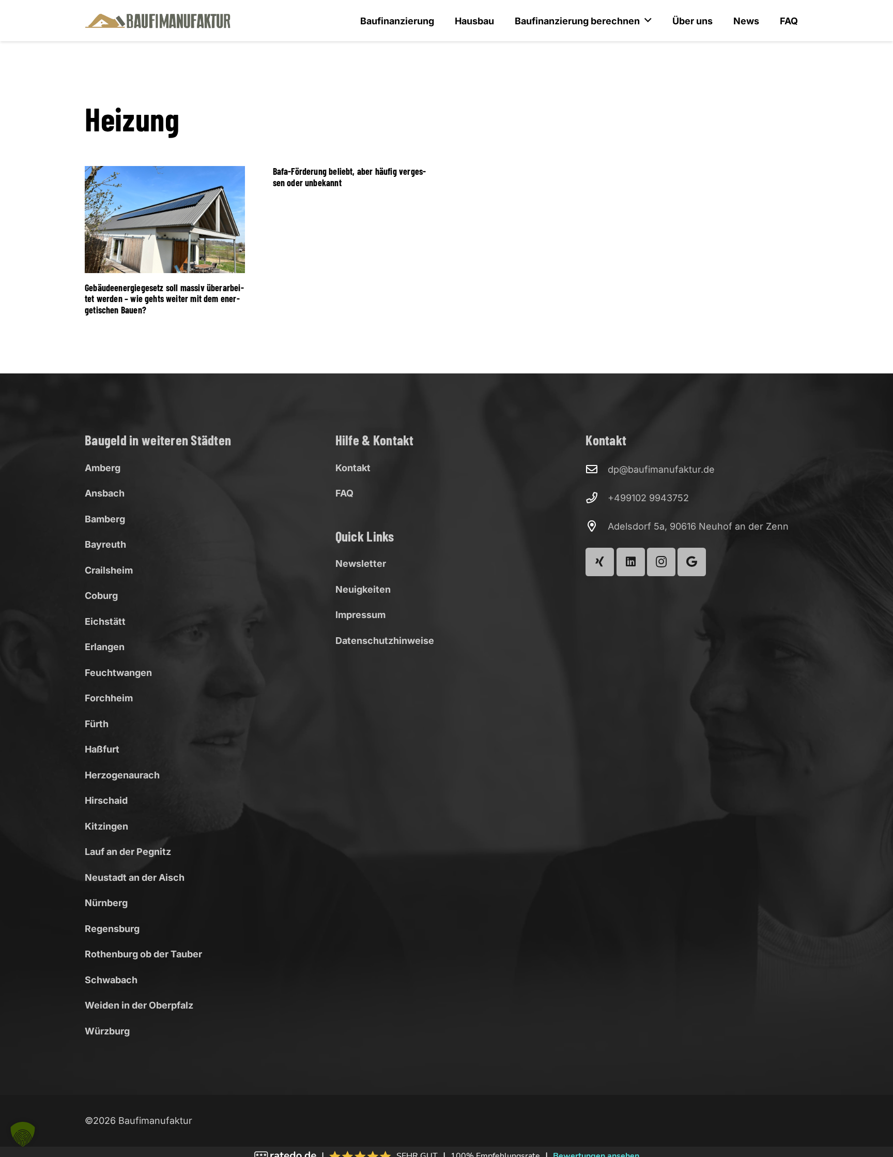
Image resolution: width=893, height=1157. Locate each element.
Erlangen (105, 646)
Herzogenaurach (122, 775)
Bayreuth (105, 544)
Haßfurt (102, 749)
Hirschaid (106, 800)
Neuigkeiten (363, 589)
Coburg (101, 595)
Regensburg (112, 928)
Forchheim (109, 698)
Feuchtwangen (118, 672)
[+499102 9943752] (597, 498)
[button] (22, 1134)
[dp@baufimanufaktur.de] (597, 469)
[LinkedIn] (631, 562)
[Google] (692, 562)
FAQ (344, 493)
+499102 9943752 (648, 497)
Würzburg (107, 1031)
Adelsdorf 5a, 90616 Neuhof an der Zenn (698, 526)
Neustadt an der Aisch (134, 877)
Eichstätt (105, 621)
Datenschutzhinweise (384, 640)
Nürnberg (106, 902)
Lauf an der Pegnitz (128, 851)
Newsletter (360, 563)
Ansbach (105, 493)
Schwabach (111, 979)
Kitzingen (106, 826)
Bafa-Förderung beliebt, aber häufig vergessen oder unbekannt (349, 177)
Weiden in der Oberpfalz (139, 1005)
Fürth (97, 723)
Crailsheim (109, 570)
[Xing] (600, 562)
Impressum (360, 614)
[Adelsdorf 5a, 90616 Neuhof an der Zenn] (597, 526)
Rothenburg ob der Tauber (143, 954)
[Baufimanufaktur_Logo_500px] (158, 20)
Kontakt (353, 467)
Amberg (102, 467)
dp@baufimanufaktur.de (661, 469)
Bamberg (105, 519)
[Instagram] (661, 562)
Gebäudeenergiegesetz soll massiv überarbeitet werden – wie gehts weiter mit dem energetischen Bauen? (164, 298)
